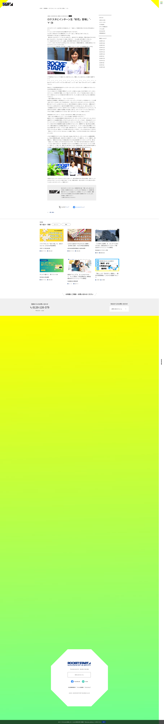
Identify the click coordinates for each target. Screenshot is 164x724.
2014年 (102, 67)
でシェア (65, 207)
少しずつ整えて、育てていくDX (49, 274)
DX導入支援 (50, 250)
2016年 (101, 62)
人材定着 (103, 279)
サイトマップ (87, 687)
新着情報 (45, 8)
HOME (41, 8)
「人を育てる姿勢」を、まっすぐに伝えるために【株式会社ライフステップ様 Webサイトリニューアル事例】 (106, 245)
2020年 (102, 54)
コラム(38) (101, 29)
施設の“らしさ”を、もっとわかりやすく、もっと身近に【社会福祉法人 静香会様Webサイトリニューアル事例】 (79, 276)
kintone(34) (102, 31)
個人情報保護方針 (72, 687)
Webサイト (76, 283)
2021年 (102, 52)
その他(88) (101, 24)
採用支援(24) (102, 33)
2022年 (102, 49)
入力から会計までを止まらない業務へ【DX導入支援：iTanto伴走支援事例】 (79, 245)
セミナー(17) (102, 22)
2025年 (102, 43)
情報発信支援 (102, 252)
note (86, 681)
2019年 (101, 56)
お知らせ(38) (102, 20)
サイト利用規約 (80, 687)
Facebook (77, 681)
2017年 (102, 60)
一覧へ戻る (51, 212)
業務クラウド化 (43, 250)
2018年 (102, 58)
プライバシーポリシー (89, 722)
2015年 (101, 65)
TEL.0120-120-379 (74, 669)
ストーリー (56, 224)
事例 (66, 224)
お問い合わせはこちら (79, 674)
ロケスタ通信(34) (103, 26)
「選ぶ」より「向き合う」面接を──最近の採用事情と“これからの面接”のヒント (106, 275)
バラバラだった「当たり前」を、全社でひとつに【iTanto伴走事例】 (51, 245)
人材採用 (97, 279)
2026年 (102, 41)
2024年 (102, 45)
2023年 (102, 47)
